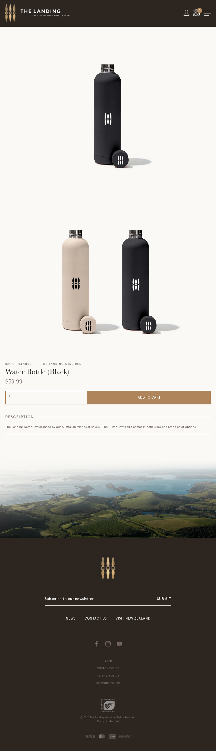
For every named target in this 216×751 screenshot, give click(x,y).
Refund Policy (108, 675)
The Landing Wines (101, 717)
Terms (108, 661)
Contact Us (96, 618)
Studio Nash (112, 721)
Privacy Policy (108, 668)
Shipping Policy (108, 683)
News (71, 618)
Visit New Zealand (133, 618)
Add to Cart (149, 397)
